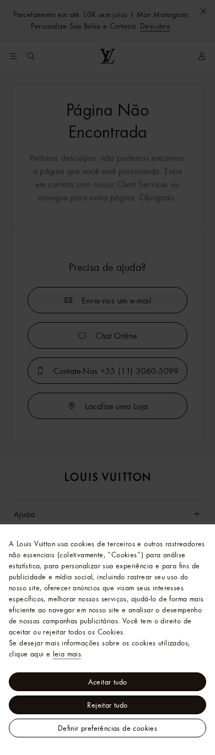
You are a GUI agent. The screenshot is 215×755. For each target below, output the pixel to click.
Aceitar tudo (107, 682)
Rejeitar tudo (107, 705)
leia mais (67, 654)
